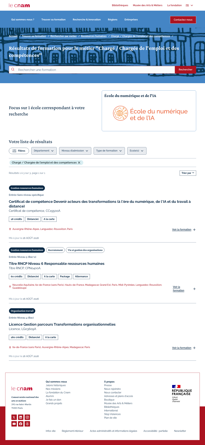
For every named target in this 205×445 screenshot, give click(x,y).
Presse (108, 385)
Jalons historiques (56, 385)
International (111, 410)
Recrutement (55, 249)
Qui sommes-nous (56, 381)
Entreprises (131, 19)
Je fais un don (53, 399)
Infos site (51, 431)
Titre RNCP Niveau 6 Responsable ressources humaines (56, 263)
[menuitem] (120, 5)
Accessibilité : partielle (155, 431)
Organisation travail (22, 310)
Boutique (109, 399)
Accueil (13, 36)
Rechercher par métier (63, 36)
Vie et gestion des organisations (85, 249)
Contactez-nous (183, 19)
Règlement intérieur (72, 431)
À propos (109, 381)
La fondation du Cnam (58, 392)
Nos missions (53, 388)
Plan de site (110, 417)
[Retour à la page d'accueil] (19, 5)
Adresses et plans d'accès (118, 396)
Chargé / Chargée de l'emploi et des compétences (140, 36)
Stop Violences (112, 414)
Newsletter (180, 431)
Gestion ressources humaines (27, 187)
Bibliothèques (111, 407)
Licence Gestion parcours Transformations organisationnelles (62, 324)
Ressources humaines (94, 36)
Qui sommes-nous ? (22, 19)
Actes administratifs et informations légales (113, 431)
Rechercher (185, 69)
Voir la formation (181, 229)
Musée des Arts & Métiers (118, 403)
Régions (112, 19)
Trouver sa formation (53, 19)
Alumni (50, 396)
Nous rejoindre (112, 388)
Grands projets (54, 403)
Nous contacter (112, 392)
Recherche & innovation (87, 19)
